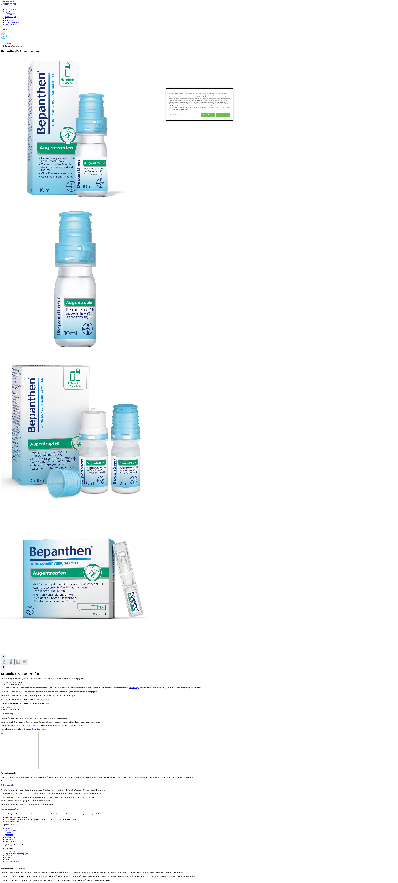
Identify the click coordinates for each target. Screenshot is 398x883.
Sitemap (7, 859)
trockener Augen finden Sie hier (40, 699)
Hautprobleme (9, 15)
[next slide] (3, 667)
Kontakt (7, 857)
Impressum (8, 855)
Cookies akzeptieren (223, 114)
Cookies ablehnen (208, 114)
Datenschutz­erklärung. (182, 109)
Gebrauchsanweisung (39, 729)
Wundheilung (9, 13)
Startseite (8, 828)
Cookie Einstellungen (176, 114)
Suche (3, 30)
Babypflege (9, 20)
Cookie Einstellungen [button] (12, 861)
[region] (199, 104)
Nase (6, 18)
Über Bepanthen (10, 9)
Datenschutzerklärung (12, 852)
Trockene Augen (10, 17)
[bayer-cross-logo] (4, 38)
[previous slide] (3, 656)
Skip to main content (7, 2)
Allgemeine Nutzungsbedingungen (16, 854)
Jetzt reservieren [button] (6, 707)
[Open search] (1, 28)
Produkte (8, 11)
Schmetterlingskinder (12, 22)
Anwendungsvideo (7, 781)
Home (7, 42)
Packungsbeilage (10, 24)
